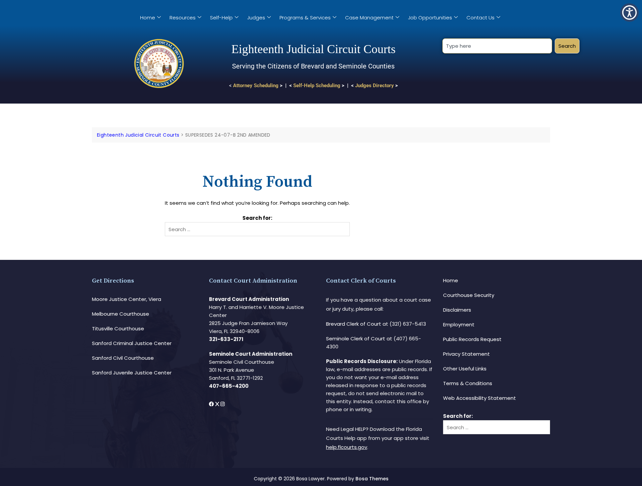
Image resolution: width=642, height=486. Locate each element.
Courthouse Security (468, 295)
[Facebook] (212, 404)
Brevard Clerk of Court (353, 323)
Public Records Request (472, 339)
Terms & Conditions (467, 383)
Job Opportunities (430, 17)
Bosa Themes (372, 478)
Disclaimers (457, 309)
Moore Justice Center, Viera (126, 299)
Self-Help (221, 17)
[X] (217, 404)
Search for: (257, 217)
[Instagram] (222, 404)
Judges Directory (374, 86)
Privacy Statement (466, 353)
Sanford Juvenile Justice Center (132, 372)
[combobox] (497, 45)
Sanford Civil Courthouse (123, 357)
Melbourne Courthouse (120, 313)
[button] (629, 12)
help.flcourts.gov (346, 447)
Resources (183, 17)
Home (147, 17)
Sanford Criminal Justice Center (132, 343)
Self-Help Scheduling (316, 86)
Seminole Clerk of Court (355, 338)
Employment (458, 324)
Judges (256, 17)
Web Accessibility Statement (479, 397)
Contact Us (480, 17)
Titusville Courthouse (118, 328)
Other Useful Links (465, 368)
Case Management (369, 17)
